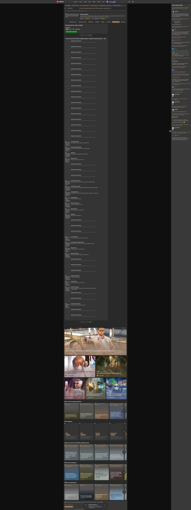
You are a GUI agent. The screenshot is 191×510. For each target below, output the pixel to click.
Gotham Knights (74, 10)
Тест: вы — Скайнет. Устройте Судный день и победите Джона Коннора (180, 125)
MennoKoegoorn (177, 77)
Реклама (69, 502)
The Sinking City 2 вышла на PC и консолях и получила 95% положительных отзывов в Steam (180, 8)
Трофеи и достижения (82, 10)
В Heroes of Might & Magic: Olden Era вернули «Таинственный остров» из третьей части (180, 74)
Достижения (116, 21)
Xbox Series (78, 29)
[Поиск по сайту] (129, 1)
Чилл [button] (103, 1)
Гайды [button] (85, 1)
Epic (70, 29)
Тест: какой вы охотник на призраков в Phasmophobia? (179, 99)
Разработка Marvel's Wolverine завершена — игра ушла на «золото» (180, 27)
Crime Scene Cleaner (85, 5)
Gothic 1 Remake (95, 5)
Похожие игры (73, 21)
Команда (75, 502)
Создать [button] (70, 8)
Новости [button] (75, 1)
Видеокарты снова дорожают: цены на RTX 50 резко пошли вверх (181, 84)
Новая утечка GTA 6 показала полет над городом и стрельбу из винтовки (179, 46)
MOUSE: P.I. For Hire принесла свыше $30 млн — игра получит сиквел (180, 19)
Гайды (109, 21)
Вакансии (79, 502)
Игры (69, 10)
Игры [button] (90, 1)
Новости (91, 21)
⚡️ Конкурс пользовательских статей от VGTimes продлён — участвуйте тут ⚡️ (95, 8)
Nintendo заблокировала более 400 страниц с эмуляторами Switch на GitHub (181, 114)
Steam (67, 29)
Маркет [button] (98, 1)
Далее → (90, 35)
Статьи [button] (80, 1)
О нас (72, 502)
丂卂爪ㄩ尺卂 (176, 135)
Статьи (124, 21)
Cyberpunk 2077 (117, 5)
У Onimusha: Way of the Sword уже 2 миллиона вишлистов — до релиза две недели (181, 133)
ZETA (175, 29)
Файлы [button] (94, 1)
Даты (104, 21)
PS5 (73, 29)
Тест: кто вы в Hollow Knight (177, 92)
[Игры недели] (125, 5)
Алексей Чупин (177, 21)
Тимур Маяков (177, 94)
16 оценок (92, 18)
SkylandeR (176, 11)
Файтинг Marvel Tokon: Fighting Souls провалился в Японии (179, 37)
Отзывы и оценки (83, 21)
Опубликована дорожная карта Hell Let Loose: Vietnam (181, 58)
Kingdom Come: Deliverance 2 (106, 5)
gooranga (176, 61)
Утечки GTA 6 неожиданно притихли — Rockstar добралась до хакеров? (179, 107)
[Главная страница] (60, 1)
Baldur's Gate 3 (76, 5)
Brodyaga (176, 109)
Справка (65, 502)
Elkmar (175, 48)
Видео (98, 21)
